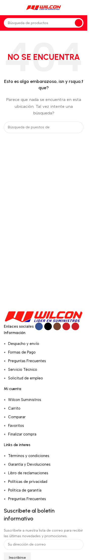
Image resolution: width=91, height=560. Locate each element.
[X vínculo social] (48, 326)
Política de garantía (24, 490)
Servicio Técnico (22, 369)
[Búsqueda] (78, 23)
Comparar (17, 417)
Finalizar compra (22, 434)
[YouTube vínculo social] (66, 326)
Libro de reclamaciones (28, 473)
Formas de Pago (22, 352)
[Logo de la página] (43, 7)
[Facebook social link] (39, 326)
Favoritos (16, 425)
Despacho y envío (23, 343)
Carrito (14, 408)
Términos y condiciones (28, 455)
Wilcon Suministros (24, 399)
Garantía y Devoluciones (29, 464)
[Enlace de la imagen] (43, 316)
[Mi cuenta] (83, 8)
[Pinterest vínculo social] (75, 326)
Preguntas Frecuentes (27, 361)
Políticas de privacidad (27, 481)
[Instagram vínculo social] (57, 326)
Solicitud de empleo (25, 378)
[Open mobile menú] (5, 8)
